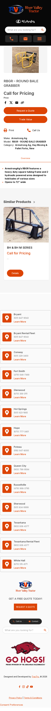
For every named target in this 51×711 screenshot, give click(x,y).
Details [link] (15, 273)
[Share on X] (11, 102)
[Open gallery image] (25, 60)
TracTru (35, 676)
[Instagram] (23, 686)
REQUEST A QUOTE (25, 607)
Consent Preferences (11, 704)
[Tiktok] (27, 686)
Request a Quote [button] (25, 110)
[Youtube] (31, 686)
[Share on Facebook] (5, 102)
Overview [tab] (25, 158)
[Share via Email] (16, 102)
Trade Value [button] (25, 119)
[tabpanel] (25, 60)
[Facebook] (19, 686)
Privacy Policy (15, 698)
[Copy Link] (22, 102)
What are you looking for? (21, 29)
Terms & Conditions (33, 698)
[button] (11, 38)
